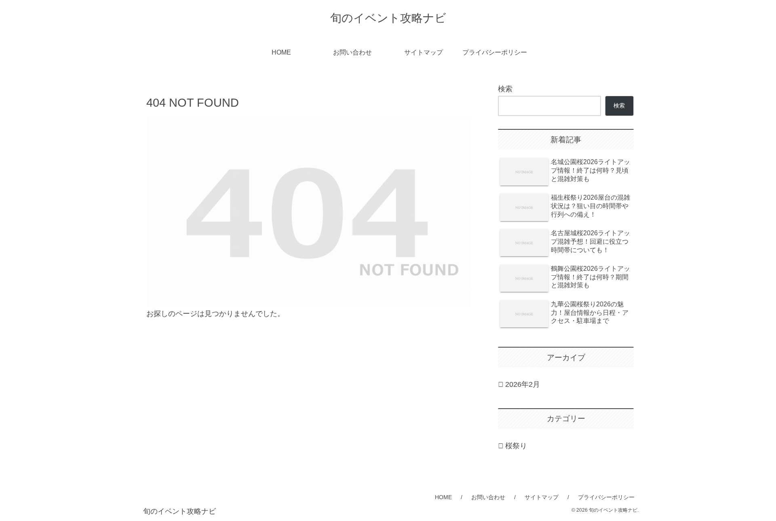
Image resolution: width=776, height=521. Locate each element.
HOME (443, 497)
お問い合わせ (488, 497)
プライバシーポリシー (606, 497)
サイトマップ (542, 497)
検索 (505, 89)
